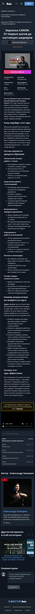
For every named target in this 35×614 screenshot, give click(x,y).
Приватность (18, 610)
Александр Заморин (15, 511)
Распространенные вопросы (22, 607)
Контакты (7, 607)
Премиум (19, 409)
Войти (29, 4)
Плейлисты (8, 610)
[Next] (32, 535)
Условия (27, 610)
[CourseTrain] (9, 4)
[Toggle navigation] (3, 3)
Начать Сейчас (17, 72)
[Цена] (21, 3)
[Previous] (29, 535)
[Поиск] (16, 3)
